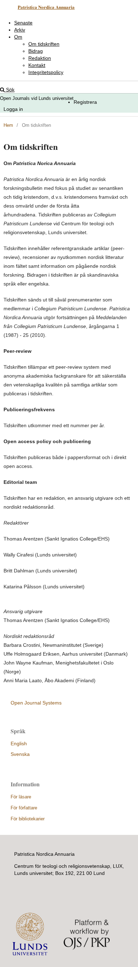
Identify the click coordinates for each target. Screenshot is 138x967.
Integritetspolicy (45, 72)
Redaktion (39, 58)
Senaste (23, 23)
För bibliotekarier (28, 818)
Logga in (13, 109)
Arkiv (19, 30)
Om (18, 37)
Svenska (20, 754)
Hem (8, 125)
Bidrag (35, 51)
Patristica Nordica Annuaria (46, 7)
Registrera (85, 102)
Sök (10, 89)
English (19, 743)
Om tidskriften (43, 44)
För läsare (21, 796)
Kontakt (36, 65)
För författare (24, 807)
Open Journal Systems (36, 703)
